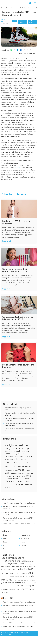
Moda (8, 8)
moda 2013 (6, 579)
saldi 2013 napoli (13, 478)
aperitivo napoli (20, 454)
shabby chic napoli (14, 481)
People (23, 545)
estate (30, 456)
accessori (12, 454)
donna (26, 456)
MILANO (15, 470)
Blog (5, 538)
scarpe (27, 478)
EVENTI (8, 459)
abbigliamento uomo (15, 563)
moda (21, 470)
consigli (21, 456)
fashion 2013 (26, 569)
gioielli (21, 463)
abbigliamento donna (16, 445)
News (23, 542)
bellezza (11, 456)
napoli (27, 473)
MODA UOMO (21, 473)
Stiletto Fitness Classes (10, 485)
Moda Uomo (31, 22)
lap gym (10, 466)
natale (31, 473)
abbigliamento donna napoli (17, 448)
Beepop (17, 168)
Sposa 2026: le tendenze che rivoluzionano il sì (19, 524)
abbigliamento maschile (11, 451)
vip (6, 487)
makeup (28, 467)
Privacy (3, 634)
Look (5, 545)
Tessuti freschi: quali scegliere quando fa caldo (19, 503)
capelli (16, 456)
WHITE (9, 487)
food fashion (15, 463)
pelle (7, 476)
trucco (29, 485)
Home (3, 8)
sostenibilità (27, 481)
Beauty (7, 456)
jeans (6, 467)
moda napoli (14, 473)
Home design (27, 463)
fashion (15, 459)
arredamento (27, 454)
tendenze (21, 484)
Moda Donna (21, 22)
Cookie (9, 634)
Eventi (5, 542)
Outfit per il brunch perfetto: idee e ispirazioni (18, 626)
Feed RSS (8, 598)
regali (6, 478)
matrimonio (8, 470)
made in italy (22, 467)
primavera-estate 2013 (20, 476)
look (15, 466)
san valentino (21, 478)
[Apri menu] (35, 3)
